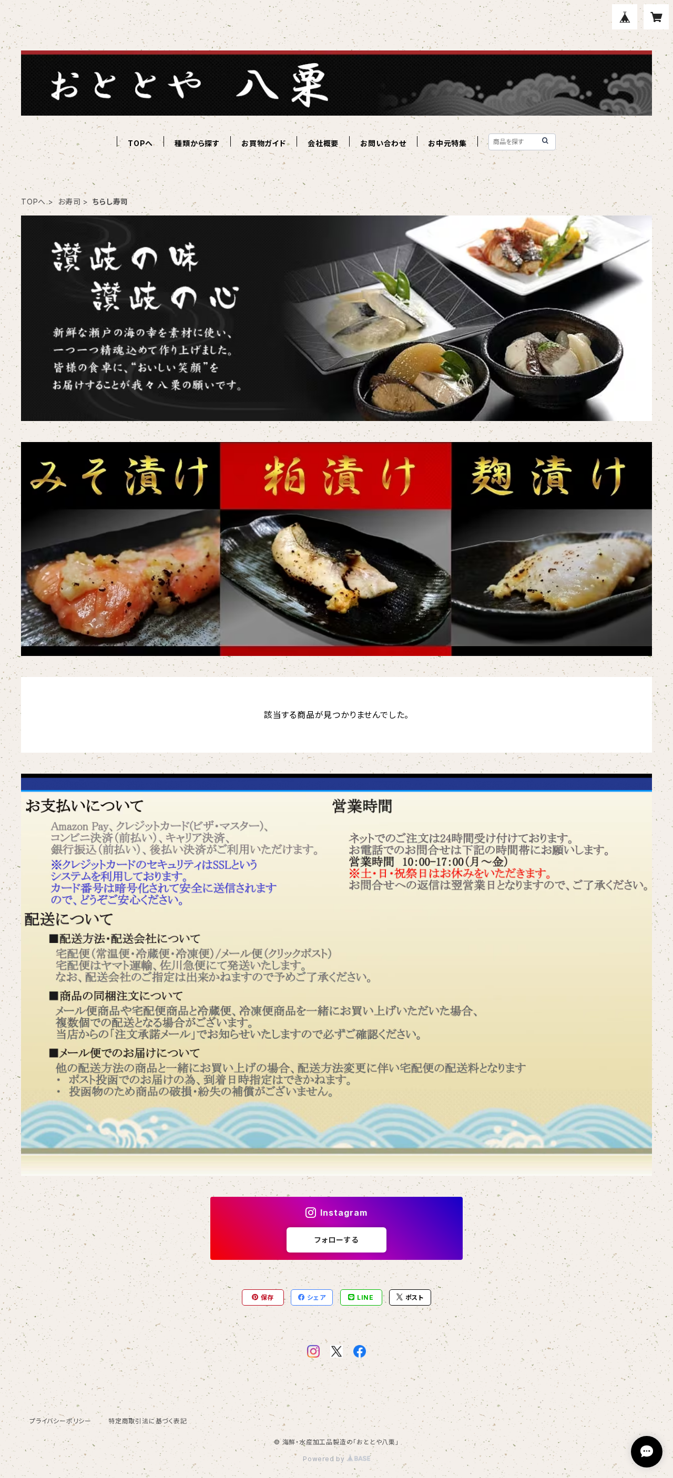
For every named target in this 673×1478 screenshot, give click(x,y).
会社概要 (323, 143)
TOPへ (140, 143)
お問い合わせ (383, 143)
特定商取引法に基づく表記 (147, 1421)
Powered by (325, 1459)
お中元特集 (447, 143)
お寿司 (69, 201)
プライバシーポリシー (60, 1421)
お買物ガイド (263, 143)
